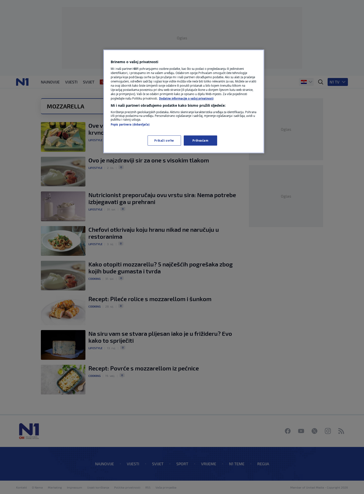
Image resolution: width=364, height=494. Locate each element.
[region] (183, 102)
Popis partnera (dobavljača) (130, 124)
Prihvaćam (200, 140)
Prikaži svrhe (164, 140)
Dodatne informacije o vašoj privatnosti (186, 98)
